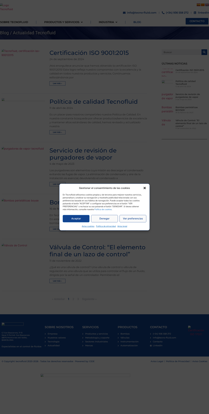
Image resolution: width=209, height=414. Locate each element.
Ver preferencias (133, 218)
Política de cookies (103, 209)
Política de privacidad (106, 226)
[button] (144, 188)
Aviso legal (122, 226)
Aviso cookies (88, 226)
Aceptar (76, 218)
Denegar (104, 218)
